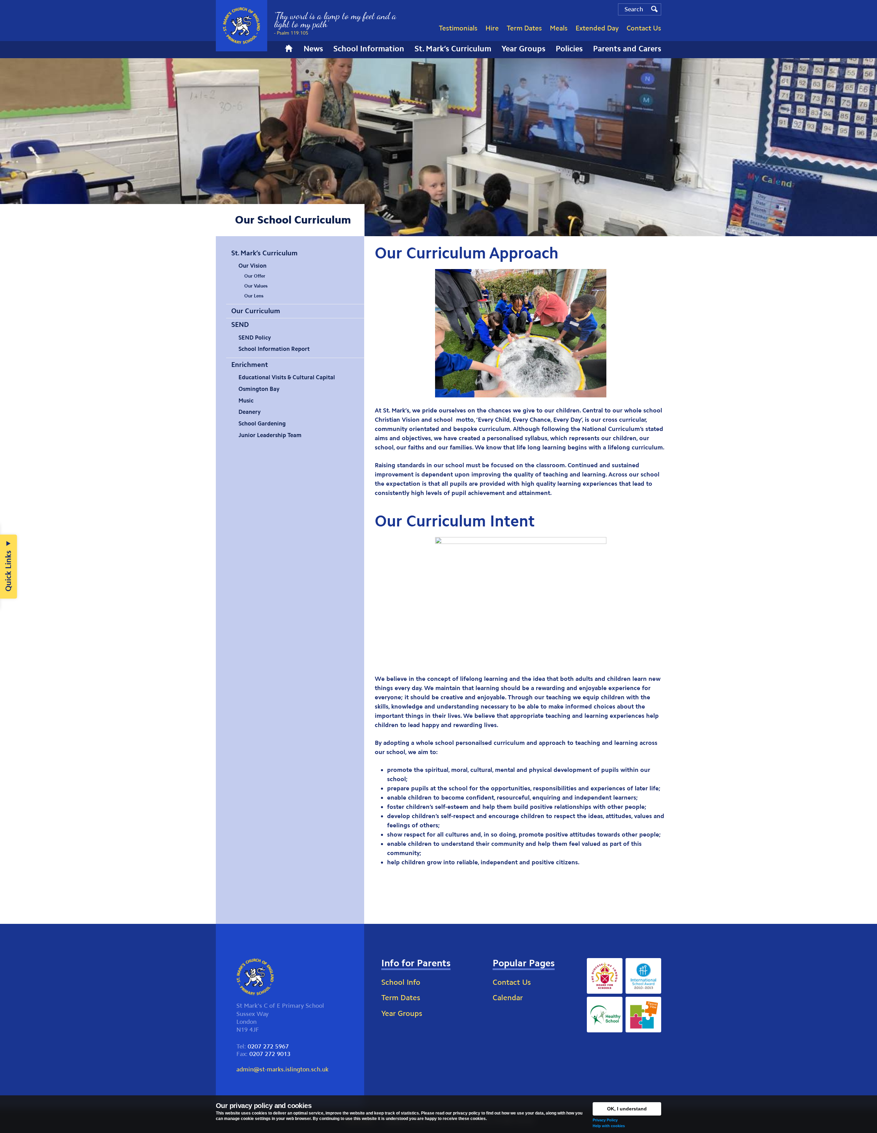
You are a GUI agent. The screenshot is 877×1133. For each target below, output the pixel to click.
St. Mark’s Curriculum (264, 253)
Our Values (256, 286)
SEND (240, 324)
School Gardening (262, 423)
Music (246, 400)
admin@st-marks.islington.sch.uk (282, 1069)
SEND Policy (254, 337)
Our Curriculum (255, 311)
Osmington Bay (259, 388)
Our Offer (254, 276)
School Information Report (274, 348)
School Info (400, 982)
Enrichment (249, 364)
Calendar (508, 997)
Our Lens (253, 296)
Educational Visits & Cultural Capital (286, 377)
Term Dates (400, 997)
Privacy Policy (605, 1120)
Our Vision (252, 265)
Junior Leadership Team (269, 435)
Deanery (249, 411)
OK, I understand (627, 1108)
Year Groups (401, 1013)
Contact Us (512, 982)
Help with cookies (609, 1126)
